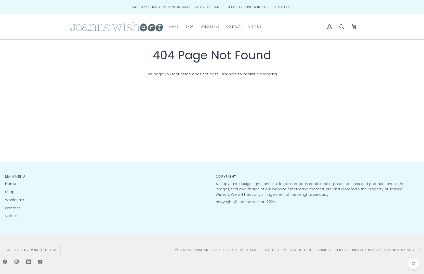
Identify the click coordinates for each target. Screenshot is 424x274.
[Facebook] (5, 262)
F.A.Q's (268, 250)
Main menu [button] (15, 176)
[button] (189, 26)
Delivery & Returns (295, 250)
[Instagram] (16, 262)
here (233, 74)
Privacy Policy (366, 250)
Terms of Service (333, 250)
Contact (12, 208)
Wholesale (14, 199)
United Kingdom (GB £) (29, 250)
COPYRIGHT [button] (226, 176)
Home (10, 183)
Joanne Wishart (195, 250)
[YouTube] (40, 262)
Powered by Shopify (402, 250)
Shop (9, 191)
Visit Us (11, 215)
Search (230, 250)
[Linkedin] (28, 262)
